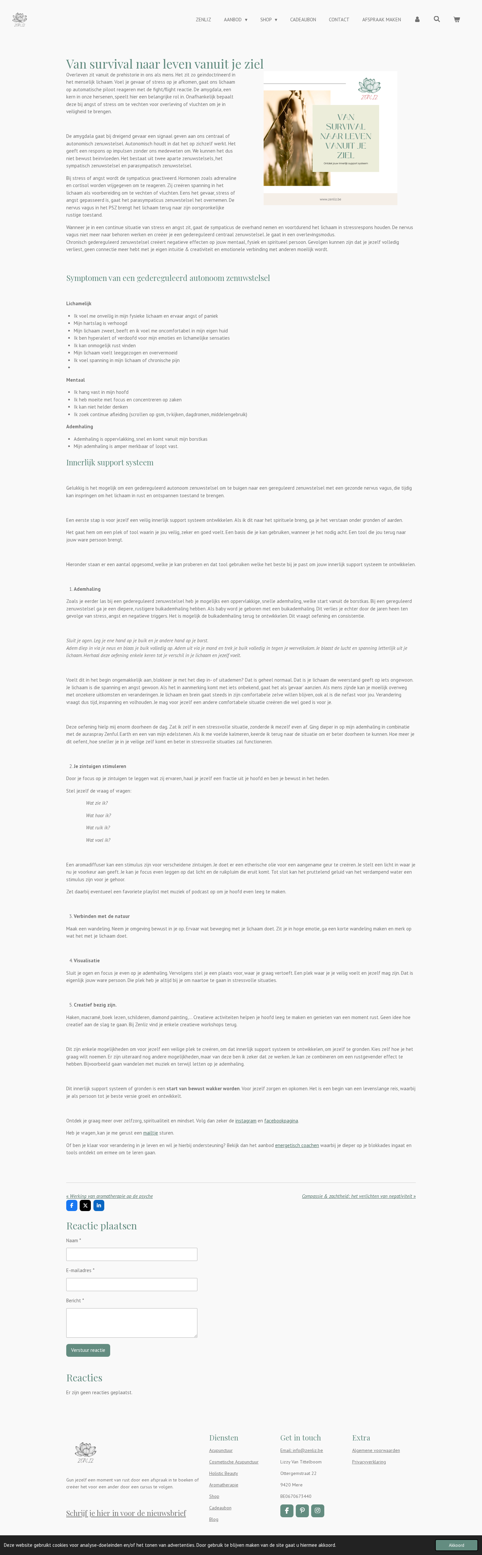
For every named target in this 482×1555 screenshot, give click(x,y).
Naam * (73, 1240)
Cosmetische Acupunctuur (234, 1462)
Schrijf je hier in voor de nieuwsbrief (126, 1513)
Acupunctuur (221, 1450)
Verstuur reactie (88, 1350)
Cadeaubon (220, 1508)
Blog (213, 1519)
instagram (245, 1121)
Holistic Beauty (223, 1473)
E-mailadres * (80, 1270)
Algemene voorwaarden (376, 1450)
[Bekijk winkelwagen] (456, 19)
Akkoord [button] (456, 1545)
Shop (214, 1496)
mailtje (150, 1133)
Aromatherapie (223, 1485)
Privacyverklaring (369, 1462)
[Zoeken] (437, 19)
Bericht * (75, 1300)
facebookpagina (281, 1121)
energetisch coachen (297, 1145)
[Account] (417, 19)
